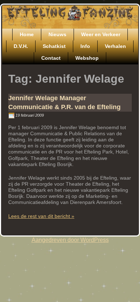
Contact (51, 58)
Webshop (87, 58)
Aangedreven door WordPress (70, 240)
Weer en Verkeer (100, 34)
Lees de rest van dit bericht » (41, 216)
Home (27, 34)
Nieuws (57, 34)
